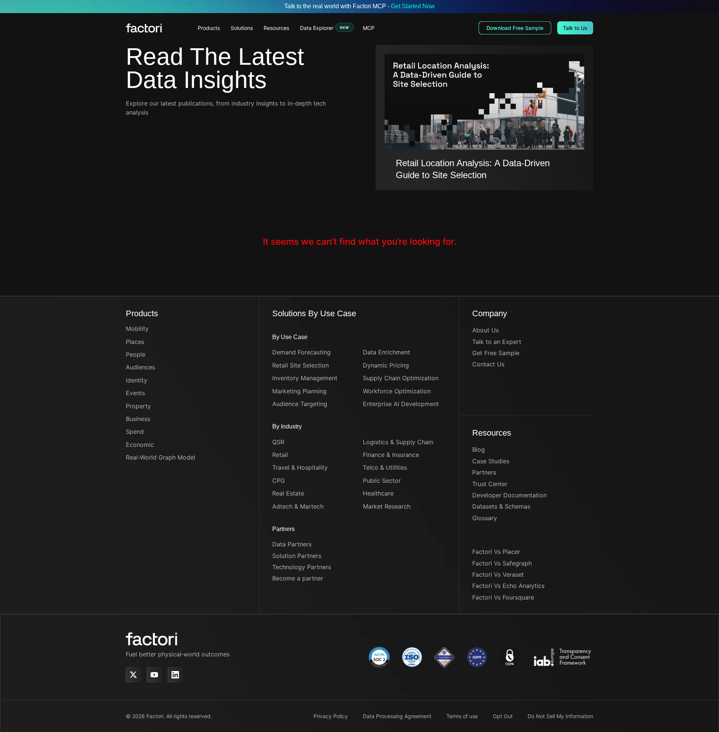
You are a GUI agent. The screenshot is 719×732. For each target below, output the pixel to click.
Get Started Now (413, 6)
